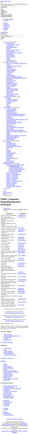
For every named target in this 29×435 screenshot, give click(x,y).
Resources (3, 361)
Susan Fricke (21, 264)
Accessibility (7, 404)
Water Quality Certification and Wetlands (16, 135)
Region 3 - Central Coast (12, 175)
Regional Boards (23, 424)
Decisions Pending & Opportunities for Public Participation (12, 388)
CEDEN (6, 365)
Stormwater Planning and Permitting (15, 130)
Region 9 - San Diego (12, 183)
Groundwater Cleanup (12, 112)
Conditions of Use (8, 401)
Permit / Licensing (11, 86)
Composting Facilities (12, 110)
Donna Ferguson (22, 276)
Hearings (9, 150)
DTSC (20, 431)
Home (5, 191)
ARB (7, 431)
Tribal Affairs (7, 377)
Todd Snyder (21, 258)
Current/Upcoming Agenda (13, 44)
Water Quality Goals (11, 138)
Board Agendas (7, 348)
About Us (6, 23)
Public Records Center (9, 396)
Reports (8, 159)
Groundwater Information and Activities (16, 114)
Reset (2, 13)
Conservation (10, 72)
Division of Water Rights (15, 171)
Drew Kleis (20, 248)
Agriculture (9, 67)
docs (5, 194)
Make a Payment (8, 351)
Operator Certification (12, 84)
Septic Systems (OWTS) (12, 90)
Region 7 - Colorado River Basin (14, 181)
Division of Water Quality (16, 170)
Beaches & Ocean (11, 68)
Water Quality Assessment (13, 94)
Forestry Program (11, 111)
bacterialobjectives (8, 192)
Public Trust (9, 155)
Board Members (10, 43)
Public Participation (11, 60)
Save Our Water (7, 337)
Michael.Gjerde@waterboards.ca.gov (14, 321)
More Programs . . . (11, 95)
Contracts (9, 74)
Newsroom (6, 24)
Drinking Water (7, 96)
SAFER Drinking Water (12, 88)
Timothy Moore (21, 281)
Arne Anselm (21, 305)
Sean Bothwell (21, 229)
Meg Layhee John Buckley (21, 237)
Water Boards (7, 163)
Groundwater (10, 82)
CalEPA (8, 187)
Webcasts (9, 59)
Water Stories (7, 25)
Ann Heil (20, 296)
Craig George (21, 244)
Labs (8, 104)
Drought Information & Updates (14, 76)
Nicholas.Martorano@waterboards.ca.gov (14, 313)
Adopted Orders (10, 51)
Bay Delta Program (11, 143)
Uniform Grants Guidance (10, 355)
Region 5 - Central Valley (13, 178)
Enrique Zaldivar (22, 243)
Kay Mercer (21, 272)
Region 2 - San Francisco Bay (14, 174)
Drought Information (8, 368)
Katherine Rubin (22, 273)
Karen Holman (21, 291)
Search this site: (4, 34)
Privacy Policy (7, 403)
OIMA (5, 364)
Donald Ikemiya (22, 217)
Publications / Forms (8, 397)
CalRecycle (12, 431)
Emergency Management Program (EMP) (16, 78)
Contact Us (6, 27)
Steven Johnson (21, 263)
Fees (8, 149)
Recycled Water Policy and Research (15, 127)
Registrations (10, 157)
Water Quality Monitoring (13, 136)
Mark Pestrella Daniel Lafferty (21, 252)
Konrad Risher (21, 266)
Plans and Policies (11, 56)
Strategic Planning (11, 55)
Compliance (9, 102)
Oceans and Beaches (11, 123)
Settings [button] (5, 29)
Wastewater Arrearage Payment (11, 378)
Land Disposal (10, 118)
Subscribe (6, 28)
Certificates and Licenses (12, 99)
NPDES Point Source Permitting (14, 122)
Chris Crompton (22, 255)
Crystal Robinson (22, 279)
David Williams (21, 215)
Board (5, 42)
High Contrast (4, 11)
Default (2, 10)
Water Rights (7, 140)
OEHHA (25, 431)
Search (5, 189)
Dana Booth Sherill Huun (21, 289)
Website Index (7, 380)
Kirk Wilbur (21, 228)
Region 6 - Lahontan (11, 179)
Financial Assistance (11, 80)
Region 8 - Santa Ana (12, 182)
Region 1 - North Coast (12, 173)
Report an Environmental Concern (12, 335)
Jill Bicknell (20, 231)
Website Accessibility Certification (14, 419)
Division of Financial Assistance (17, 169)
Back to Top (6, 400)
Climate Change (10, 71)
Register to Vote (7, 339)
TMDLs (8, 134)
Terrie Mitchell (21, 285)
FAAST (5, 369)
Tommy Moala (21, 293)
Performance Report (8, 374)
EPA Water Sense (8, 334)
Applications (9, 147)
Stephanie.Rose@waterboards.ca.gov (14, 317)
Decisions (9, 151)
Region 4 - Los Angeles (12, 177)
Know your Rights (8, 352)
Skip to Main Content (6, 1)
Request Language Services (10, 370)
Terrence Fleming (22, 302)
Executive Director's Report (13, 50)
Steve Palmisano (22, 249)
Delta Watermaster (11, 75)
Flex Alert (6, 338)
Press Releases (10, 54)
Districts (8, 103)
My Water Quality (11, 185)
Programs (6, 62)
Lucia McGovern (22, 234)
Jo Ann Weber (21, 260)
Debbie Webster (21, 240)
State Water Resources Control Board (15, 165)
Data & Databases (8, 366)
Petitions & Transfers (11, 153)
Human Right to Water (12, 83)
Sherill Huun (21, 246)
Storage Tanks (10, 91)
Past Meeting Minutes (12, 47)
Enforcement (10, 79)
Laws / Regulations (8, 393)
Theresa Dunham (22, 299)
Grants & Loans (7, 392)
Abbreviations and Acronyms (10, 385)
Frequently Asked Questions (10, 391)
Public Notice (7, 208)
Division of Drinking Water (16, 167)
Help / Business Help (9, 353)
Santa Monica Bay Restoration (14, 186)
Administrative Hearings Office (14, 66)
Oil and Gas (9, 124)
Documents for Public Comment (14, 52)
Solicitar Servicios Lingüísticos (11, 372)
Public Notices (10, 154)
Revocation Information (12, 158)
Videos (8, 58)
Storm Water (9, 92)
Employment (7, 389)
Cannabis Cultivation (11, 70)
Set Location (4, 7)
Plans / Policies (7, 395)
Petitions (9, 48)
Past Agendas (10, 46)
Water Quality (7, 107)
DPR (17, 431)
